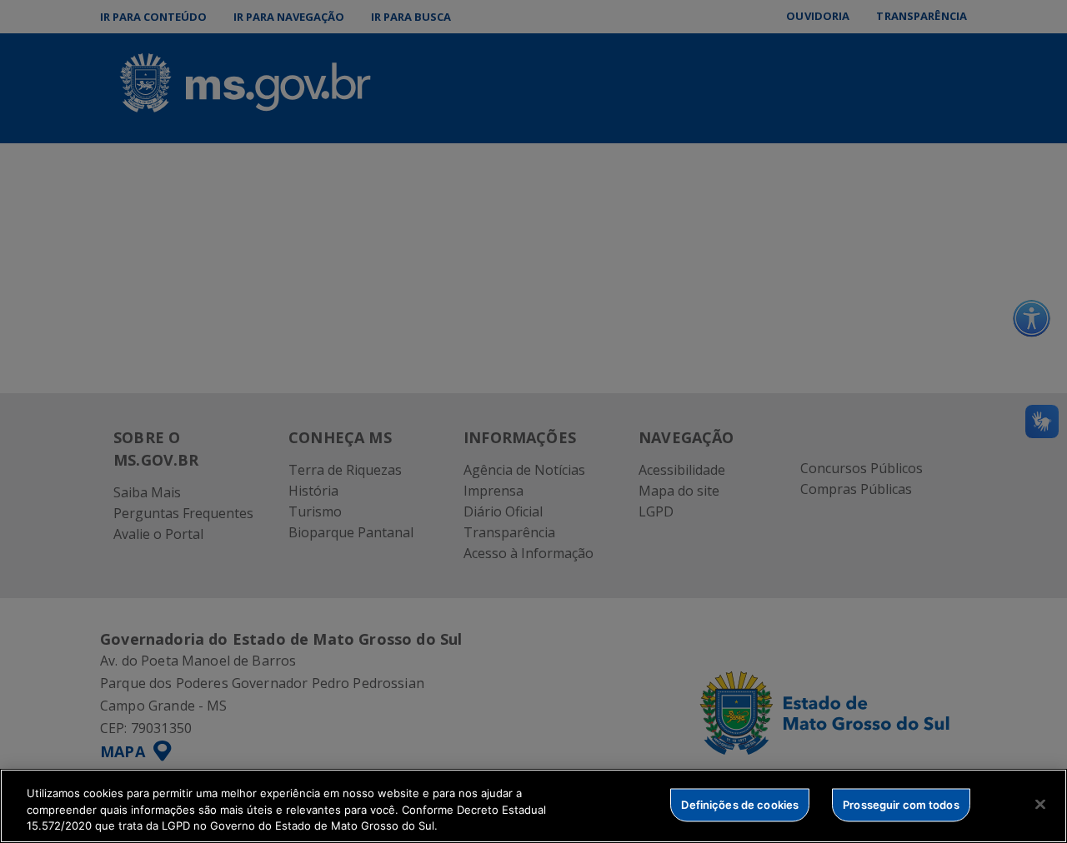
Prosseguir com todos (901, 804)
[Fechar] (1040, 804)
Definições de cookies (740, 804)
